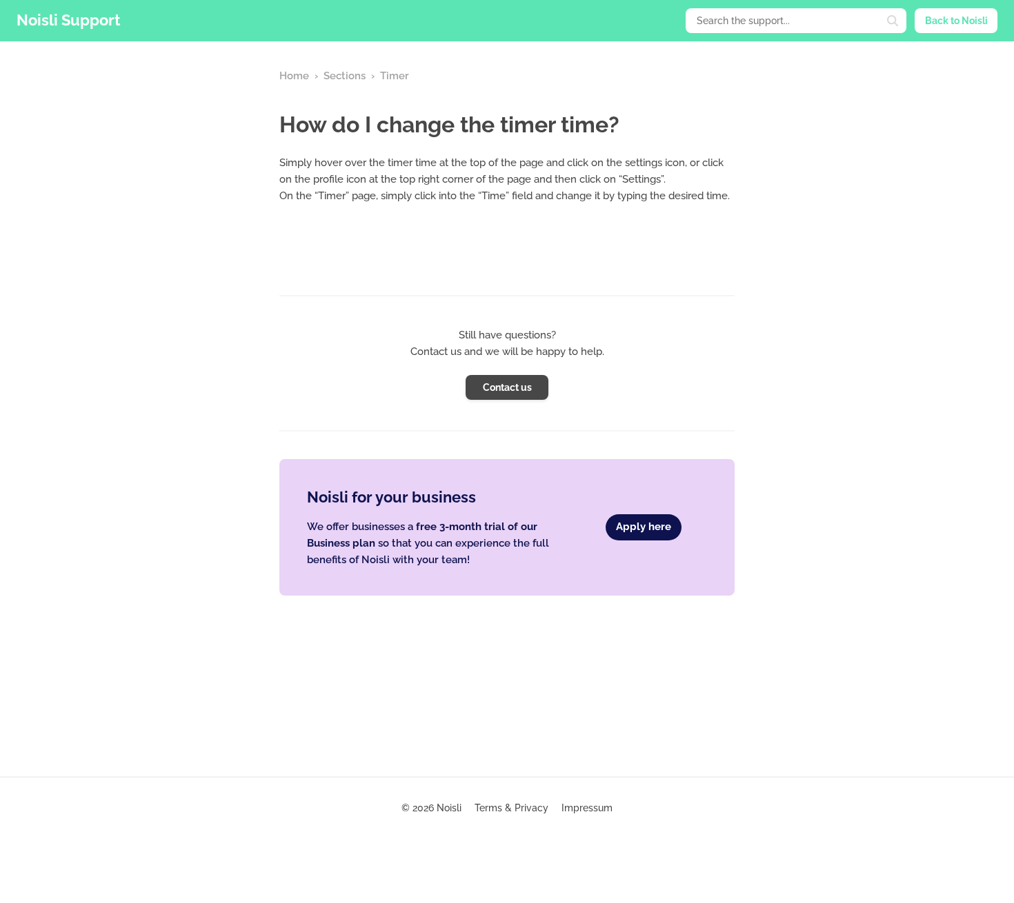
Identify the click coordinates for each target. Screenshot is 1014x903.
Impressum (587, 807)
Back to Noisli (956, 20)
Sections (345, 76)
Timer (394, 76)
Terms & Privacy (511, 807)
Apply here (643, 526)
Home (294, 76)
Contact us (507, 387)
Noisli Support (68, 20)
